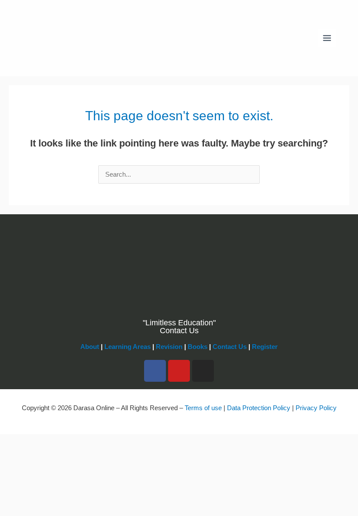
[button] (305, 38)
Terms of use (203, 407)
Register (265, 346)
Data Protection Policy (258, 407)
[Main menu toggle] (327, 38)
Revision (169, 346)
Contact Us (230, 346)
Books (197, 346)
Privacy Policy (316, 407)
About (89, 346)
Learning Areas (127, 346)
